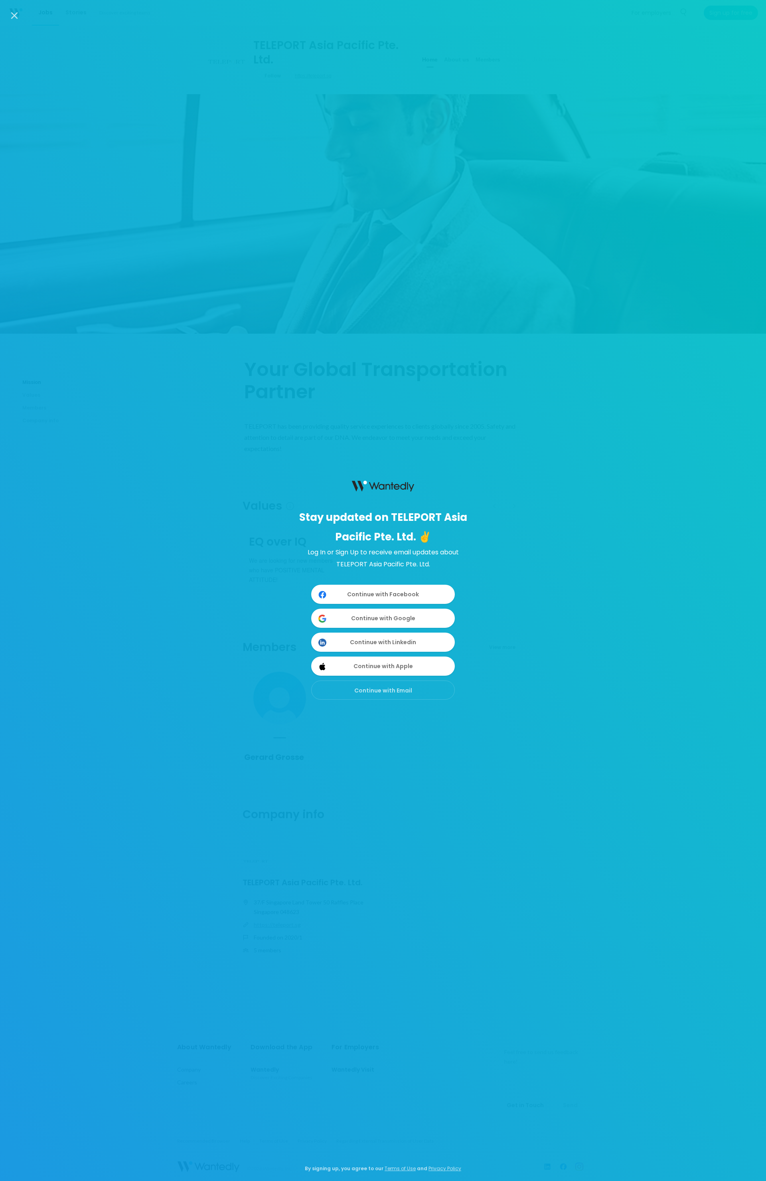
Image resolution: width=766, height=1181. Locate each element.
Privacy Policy (444, 1168)
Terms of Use (400, 1168)
